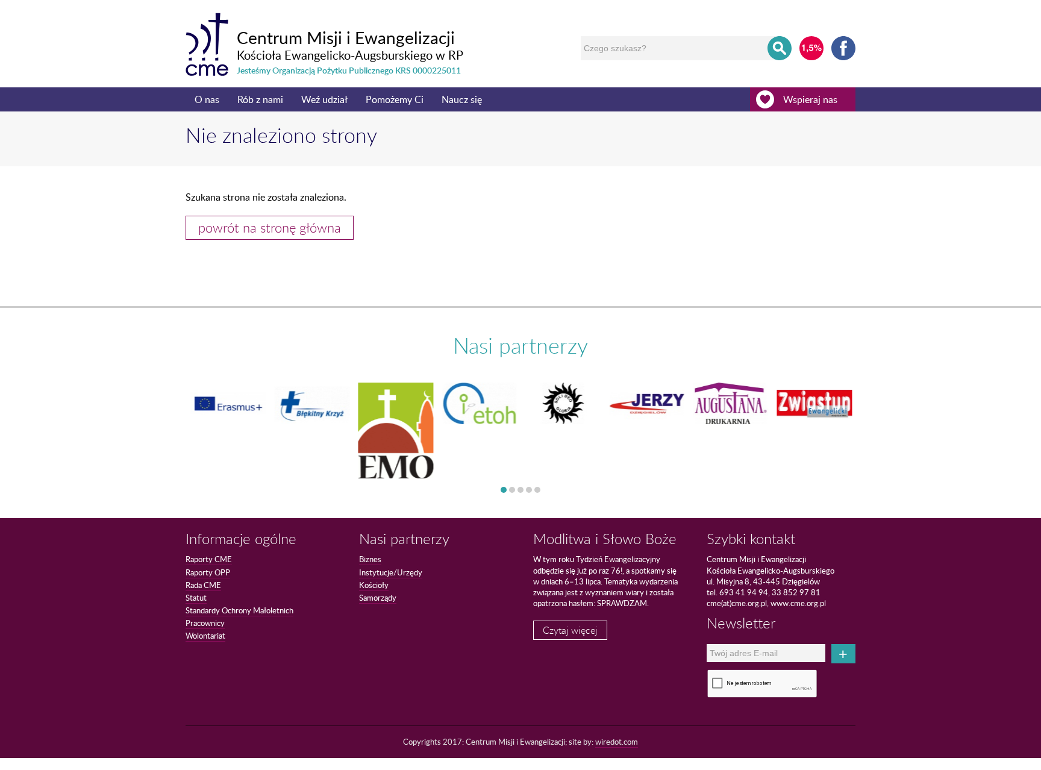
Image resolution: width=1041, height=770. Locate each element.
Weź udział (324, 99)
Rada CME (203, 585)
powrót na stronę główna (269, 227)
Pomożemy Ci (395, 99)
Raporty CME (209, 559)
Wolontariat (205, 635)
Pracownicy (205, 623)
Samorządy (377, 597)
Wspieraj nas (810, 99)
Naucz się (462, 99)
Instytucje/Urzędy (390, 572)
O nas (207, 99)
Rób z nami (260, 99)
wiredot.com (616, 741)
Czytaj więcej (570, 630)
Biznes (370, 559)
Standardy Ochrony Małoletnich (239, 610)
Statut (196, 597)
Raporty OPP (208, 572)
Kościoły (374, 585)
